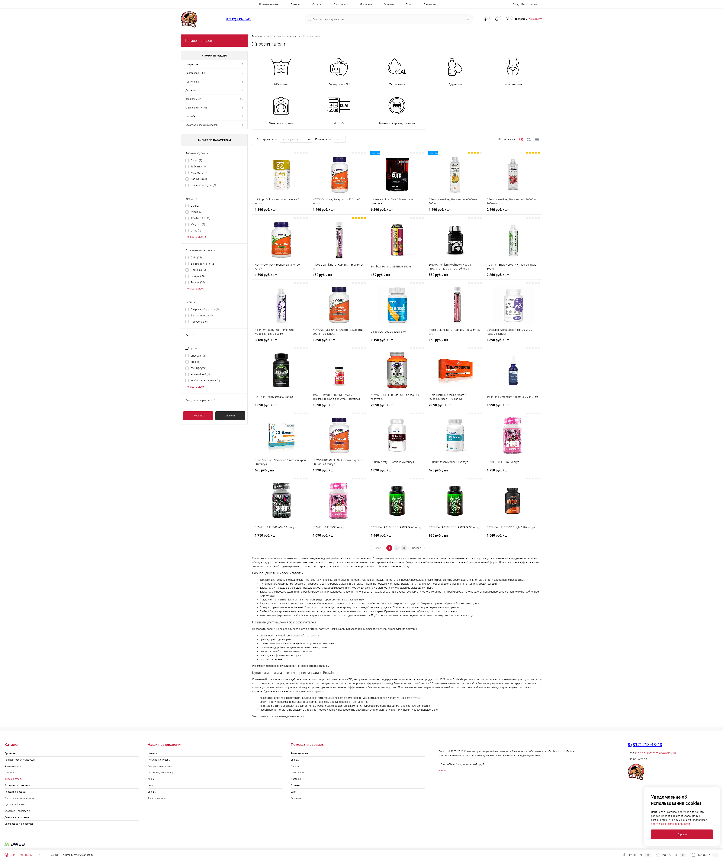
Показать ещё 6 (195, 386)
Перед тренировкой (15, 791)
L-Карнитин (191, 64)
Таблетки (198, 166)
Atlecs (196, 211)
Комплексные (193, 99)
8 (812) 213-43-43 (238, 19)
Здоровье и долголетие (17, 811)
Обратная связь (20, 854)
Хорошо (682, 834)
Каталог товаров (198, 41)
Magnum (198, 224)
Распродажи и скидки (160, 766)
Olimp (196, 230)
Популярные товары (159, 759)
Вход (516, 4)
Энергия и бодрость (205, 309)
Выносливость (202, 315)
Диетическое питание (17, 817)
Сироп (196, 160)
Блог (409, 4)
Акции (151, 779)
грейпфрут (199, 368)
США (196, 257)
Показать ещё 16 (195, 236)
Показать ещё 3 (195, 288)
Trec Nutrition (200, 218)
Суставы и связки (14, 804)
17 (241, 64)
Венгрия (198, 276)
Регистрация (529, 4)
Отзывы (389, 4)
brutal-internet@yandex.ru (657, 753)
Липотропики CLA (195, 73)
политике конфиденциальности (670, 823)
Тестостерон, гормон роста (19, 798)
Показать (198, 415)
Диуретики (191, 90)
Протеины (10, 753)
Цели (150, 785)
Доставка (366, 4)
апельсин (198, 355)
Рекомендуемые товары (161, 772)
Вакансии (430, 4)
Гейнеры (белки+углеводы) (20, 759)
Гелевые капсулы (203, 185)
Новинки (152, 753)
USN (195, 205)
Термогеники (192, 81)
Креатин (9, 772)
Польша (198, 269)
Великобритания (203, 263)
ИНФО (442, 770)
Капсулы (199, 178)
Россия (198, 282)
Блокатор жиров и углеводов (201, 125)
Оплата (316, 4)
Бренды (295, 4)
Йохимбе (190, 116)
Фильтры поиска (157, 798)
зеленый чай (200, 374)
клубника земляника (205, 380)
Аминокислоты (13, 766)
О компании (340, 4)
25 (241, 99)
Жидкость (199, 172)
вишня (197, 361)
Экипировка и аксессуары (19, 823)
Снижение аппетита (196, 107)
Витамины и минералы (17, 785)
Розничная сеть (269, 4)
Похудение (199, 321)
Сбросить (230, 415)
